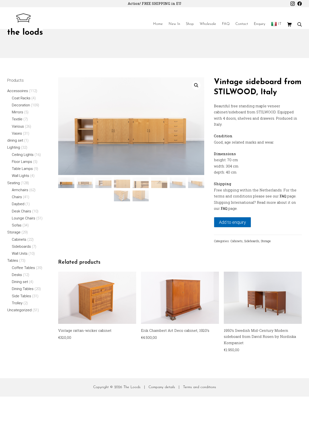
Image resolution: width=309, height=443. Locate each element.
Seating (13, 183)
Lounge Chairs (23, 218)
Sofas (16, 225)
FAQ (283, 196)
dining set (15, 140)
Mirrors (17, 112)
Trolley (17, 303)
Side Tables (21, 296)
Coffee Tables (23, 268)
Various (18, 126)
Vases (17, 133)
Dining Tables (23, 289)
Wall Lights (20, 176)
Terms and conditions (199, 387)
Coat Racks (21, 98)
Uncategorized (19, 310)
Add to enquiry (232, 222)
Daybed (18, 204)
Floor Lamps (22, 162)
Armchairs (20, 190)
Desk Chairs (21, 211)
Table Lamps (22, 169)
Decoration (21, 105)
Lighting (13, 147)
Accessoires (17, 91)
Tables (12, 260)
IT (279, 24)
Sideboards (251, 241)
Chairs (17, 197)
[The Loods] (25, 24)
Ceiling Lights (23, 155)
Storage (266, 241)
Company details (161, 387)
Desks (17, 275)
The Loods (131, 387)
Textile (17, 119)
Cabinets (236, 241)
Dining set (20, 282)
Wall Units (20, 253)
